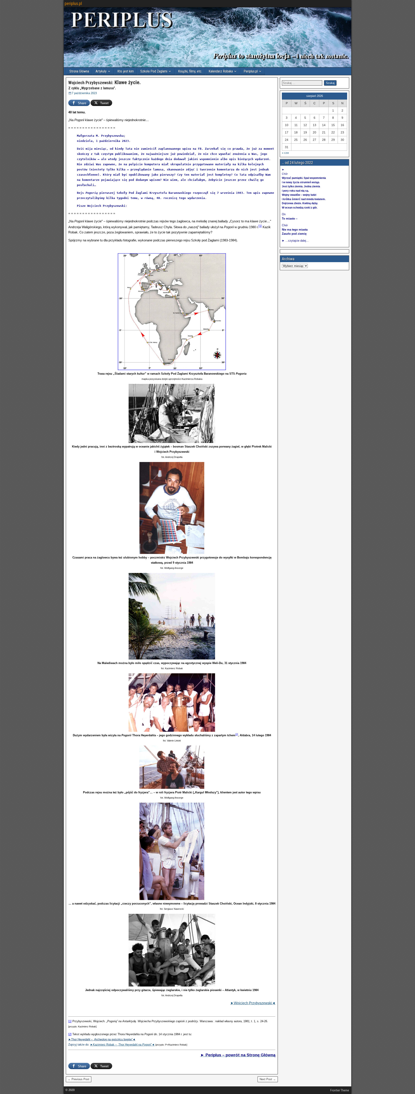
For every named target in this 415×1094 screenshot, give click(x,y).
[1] (260, 226)
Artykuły (101, 71)
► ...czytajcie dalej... (295, 240)
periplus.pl (73, 3)
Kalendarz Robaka (221, 71)
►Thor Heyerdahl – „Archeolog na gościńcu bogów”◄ (101, 1039)
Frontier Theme (339, 1090)
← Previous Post (78, 1079)
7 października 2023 (84, 93)
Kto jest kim (125, 71)
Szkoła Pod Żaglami (153, 71)
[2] (236, 734)
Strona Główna (79, 71)
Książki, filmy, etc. (190, 71)
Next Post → (268, 1079)
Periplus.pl (251, 71)
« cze (285, 152)
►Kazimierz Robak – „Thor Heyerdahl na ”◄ (122, 1044)
